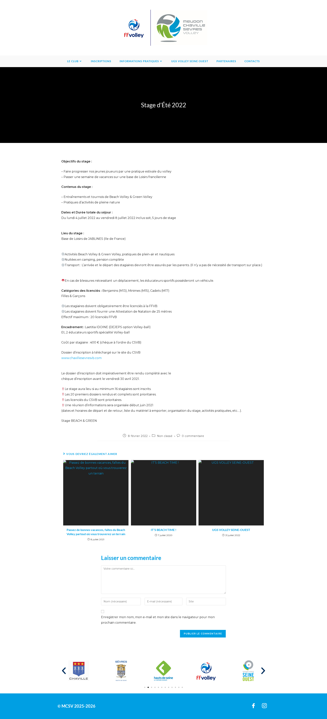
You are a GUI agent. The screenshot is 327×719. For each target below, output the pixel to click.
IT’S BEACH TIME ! (163, 530)
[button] (63, 670)
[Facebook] (253, 706)
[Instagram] (264, 706)
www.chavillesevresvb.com (81, 358)
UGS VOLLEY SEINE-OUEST (231, 530)
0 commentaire (193, 436)
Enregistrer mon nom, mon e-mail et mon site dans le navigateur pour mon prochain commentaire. (158, 619)
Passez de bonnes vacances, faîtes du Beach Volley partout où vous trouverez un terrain (96, 532)
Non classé (165, 436)
